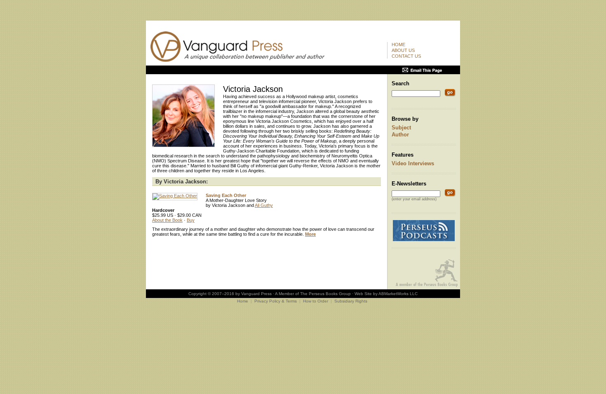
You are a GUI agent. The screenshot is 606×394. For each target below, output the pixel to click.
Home (398, 44)
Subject (401, 127)
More (310, 234)
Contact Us (406, 56)
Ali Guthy (264, 205)
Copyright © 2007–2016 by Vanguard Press (230, 293)
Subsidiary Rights (350, 301)
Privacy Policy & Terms (275, 301)
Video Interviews (413, 163)
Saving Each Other (226, 195)
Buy (191, 220)
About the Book (167, 220)
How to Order (315, 301)
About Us (403, 50)
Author (400, 134)
